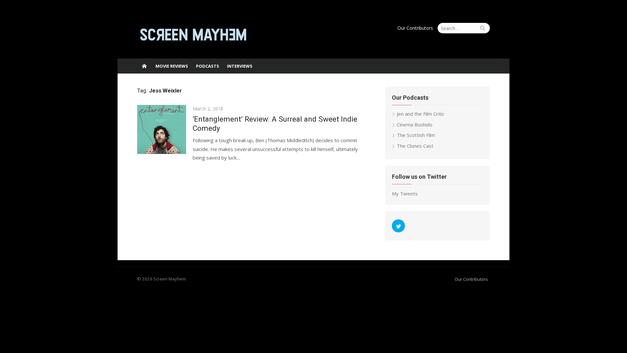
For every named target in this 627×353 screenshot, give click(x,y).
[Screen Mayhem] (144, 66)
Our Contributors (415, 28)
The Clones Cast (415, 146)
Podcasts (207, 66)
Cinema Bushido (414, 124)
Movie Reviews (171, 66)
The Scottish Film (416, 135)
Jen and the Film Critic (420, 113)
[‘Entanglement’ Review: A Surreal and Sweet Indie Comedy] (161, 129)
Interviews (239, 66)
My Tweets (405, 193)
